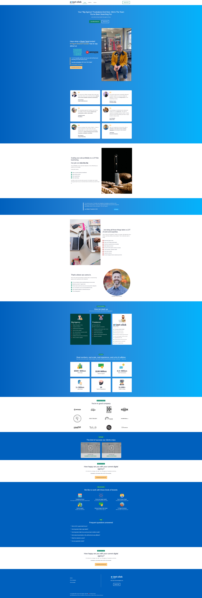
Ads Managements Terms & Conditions (77, 595)
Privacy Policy (87, 595)
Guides (89, 2)
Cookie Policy (93, 595)
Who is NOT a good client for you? (79, 526)
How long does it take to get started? (80, 529)
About (95, 2)
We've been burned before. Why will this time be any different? (86, 535)
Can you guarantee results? (78, 541)
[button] (116, 54)
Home (85, 2)
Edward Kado (93, 593)
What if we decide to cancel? (78, 538)
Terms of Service (100, 595)
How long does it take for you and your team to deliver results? (86, 532)
